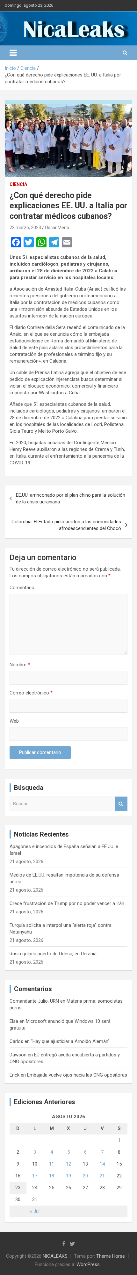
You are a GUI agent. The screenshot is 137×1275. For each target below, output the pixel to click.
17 (34, 1176)
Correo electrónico (31, 693)
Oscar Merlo (57, 227)
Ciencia (18, 184)
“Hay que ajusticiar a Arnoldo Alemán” (70, 1041)
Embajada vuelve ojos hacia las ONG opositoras (77, 1075)
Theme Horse (110, 1256)
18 (51, 1176)
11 (51, 1164)
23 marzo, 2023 (25, 227)
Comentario (22, 587)
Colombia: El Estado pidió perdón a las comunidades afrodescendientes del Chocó (66, 525)
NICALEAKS (55, 1256)
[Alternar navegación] (13, 52)
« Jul (35, 1211)
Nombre (20, 665)
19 (68, 1176)
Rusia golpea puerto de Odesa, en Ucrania (53, 954)
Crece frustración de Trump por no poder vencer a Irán (67, 903)
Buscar (121, 804)
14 (102, 1164)
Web (14, 721)
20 (85, 1176)
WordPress (88, 1264)
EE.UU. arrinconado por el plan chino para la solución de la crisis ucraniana (70, 498)
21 (102, 1176)
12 (68, 1164)
